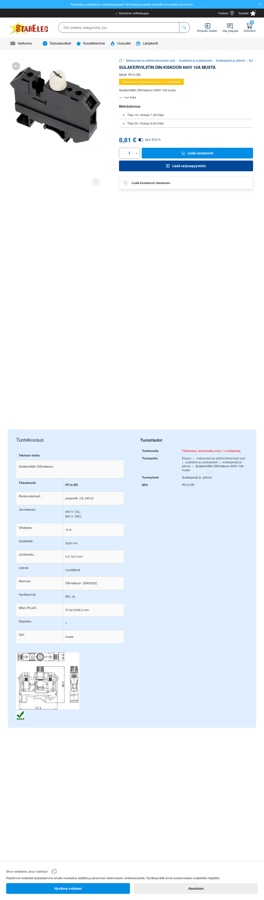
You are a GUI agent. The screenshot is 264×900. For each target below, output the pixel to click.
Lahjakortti (150, 43)
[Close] (260, 4)
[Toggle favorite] (96, 181)
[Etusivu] (120, 60)
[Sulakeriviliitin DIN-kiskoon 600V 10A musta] (55, 105)
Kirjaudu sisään (207, 30)
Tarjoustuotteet (60, 43)
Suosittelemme (94, 43)
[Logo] (28, 27)
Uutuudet (124, 43)
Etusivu (186, 458)
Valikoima (24, 43)
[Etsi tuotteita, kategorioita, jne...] (184, 27)
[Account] (207, 26)
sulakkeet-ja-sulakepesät (201, 462)
